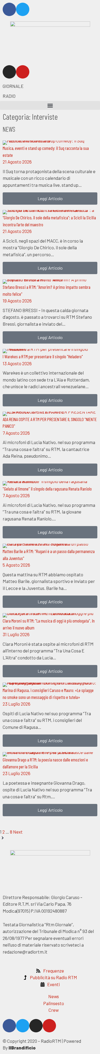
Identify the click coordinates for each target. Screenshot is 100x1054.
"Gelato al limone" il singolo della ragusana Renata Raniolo (47, 488)
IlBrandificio (22, 1047)
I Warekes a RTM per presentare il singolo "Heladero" (43, 356)
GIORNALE (13, 86)
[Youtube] (22, 72)
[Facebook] (9, 9)
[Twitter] (22, 9)
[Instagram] (9, 72)
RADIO (9, 96)
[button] (50, 105)
